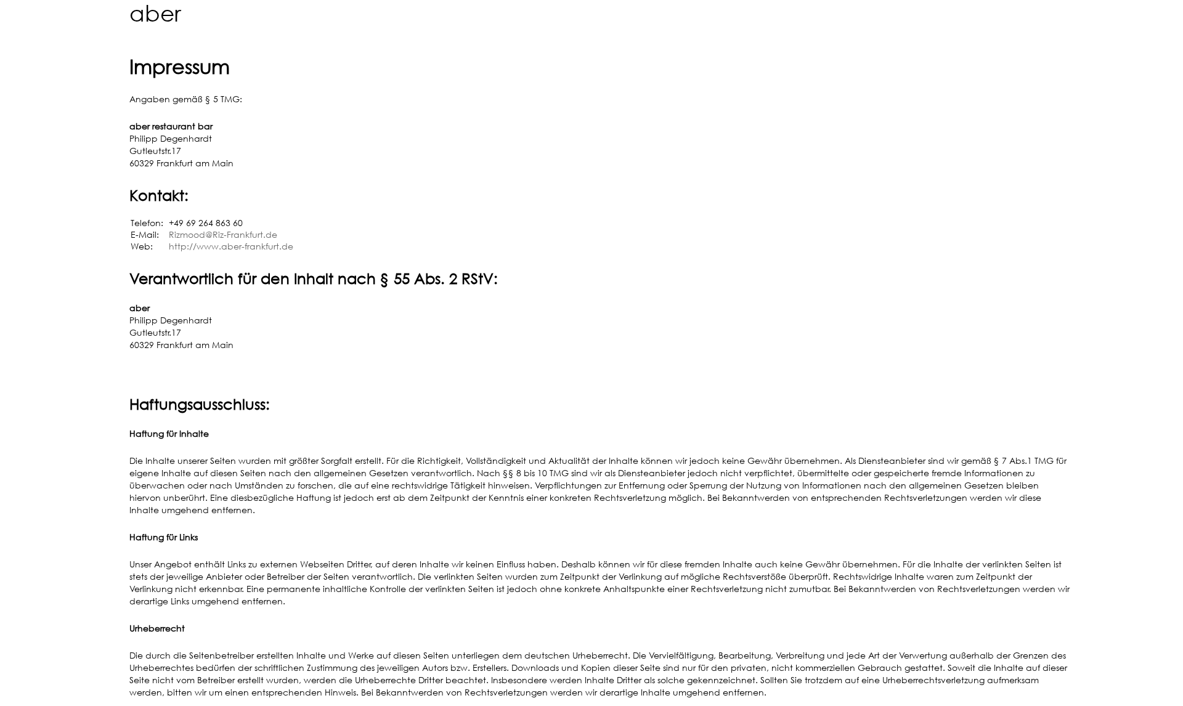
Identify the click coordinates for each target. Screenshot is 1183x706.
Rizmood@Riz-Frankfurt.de (223, 234)
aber (155, 13)
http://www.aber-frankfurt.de (231, 246)
